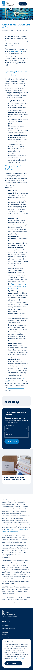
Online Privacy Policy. (19, 658)
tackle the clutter (16, 51)
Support (4, 634)
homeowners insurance (16, 388)
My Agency (23, 4)
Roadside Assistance (8, 628)
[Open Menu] (30, 4)
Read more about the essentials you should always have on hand (18, 286)
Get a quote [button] (11, 441)
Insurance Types (10, 425)
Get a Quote (6, 621)
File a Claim (5, 625)
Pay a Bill (5, 632)
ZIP (6, 432)
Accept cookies (12, 663)
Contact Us (5, 638)
